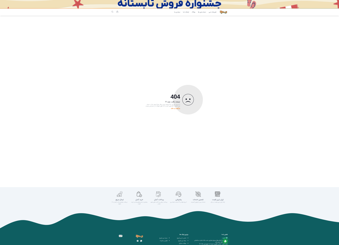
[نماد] (120, 236)
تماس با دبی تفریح (181, 238)
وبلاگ (193, 12)
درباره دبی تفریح (163, 238)
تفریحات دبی (212, 12)
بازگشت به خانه (175, 108)
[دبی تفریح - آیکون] (223, 12)
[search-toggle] (112, 12)
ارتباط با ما (186, 12)
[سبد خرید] (117, 12)
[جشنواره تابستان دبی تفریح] (169, 4)
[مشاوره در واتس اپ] (225, 241)
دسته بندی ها (202, 12)
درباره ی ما (177, 12)
